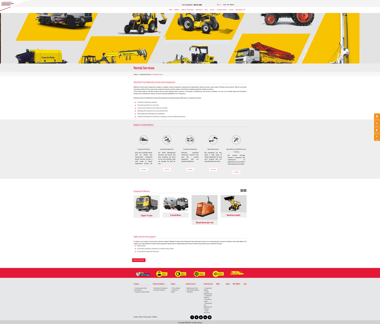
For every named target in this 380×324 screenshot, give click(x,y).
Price (377, 139)
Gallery (228, 284)
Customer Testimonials (142, 292)
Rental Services (208, 284)
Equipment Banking (208, 296)
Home (135, 74)
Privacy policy (147, 317)
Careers (136, 317)
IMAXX (218, 284)
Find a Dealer (176, 288)
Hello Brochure (207, 312)
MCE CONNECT (236, 284)
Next (245, 190)
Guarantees (199, 10)
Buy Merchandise (159, 290)
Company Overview (141, 288)
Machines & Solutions (160, 288)
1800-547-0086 (198, 5)
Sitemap (154, 317)
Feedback (190, 292)
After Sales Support (193, 290)
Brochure (377, 133)
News (140, 317)
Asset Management (208, 293)
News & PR (138, 290)
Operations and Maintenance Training (208, 306)
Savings (377, 119)
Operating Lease (207, 300)
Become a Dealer (174, 291)
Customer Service (145, 74)
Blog (245, 284)
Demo (377, 126)
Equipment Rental (208, 289)
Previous (241, 190)
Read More (143, 169)
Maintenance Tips (240, 10)
